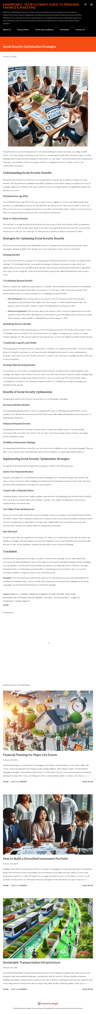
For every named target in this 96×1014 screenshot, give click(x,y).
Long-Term (70, 594)
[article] (48, 378)
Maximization (10, 598)
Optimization (25, 598)
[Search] (85, 4)
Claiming (23, 594)
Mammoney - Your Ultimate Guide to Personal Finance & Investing (41, 6)
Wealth (26, 601)
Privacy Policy (23, 29)
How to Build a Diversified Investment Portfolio (35, 858)
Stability (75, 598)
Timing (18, 601)
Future (52, 594)
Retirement (38, 598)
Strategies (8, 601)
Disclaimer (64, 29)
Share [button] (6, 605)
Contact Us (80, 29)
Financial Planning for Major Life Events (30, 755)
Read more (88, 782)
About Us (7, 29)
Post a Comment (19, 782)
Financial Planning (38, 594)
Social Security (62, 598)
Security (49, 598)
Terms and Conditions (44, 29)
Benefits (14, 594)
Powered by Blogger (49, 1003)
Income (60, 594)
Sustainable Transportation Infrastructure (31, 962)
